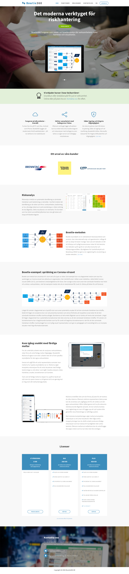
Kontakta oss (88, 3)
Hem (57, 3)
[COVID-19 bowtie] (64, 297)
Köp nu (64, 511)
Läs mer (98, 136)
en (96, 3)
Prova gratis (65, 26)
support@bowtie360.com (56, 551)
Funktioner (65, 3)
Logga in (104, 3)
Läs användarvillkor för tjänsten (64, 518)
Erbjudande (76, 3)
